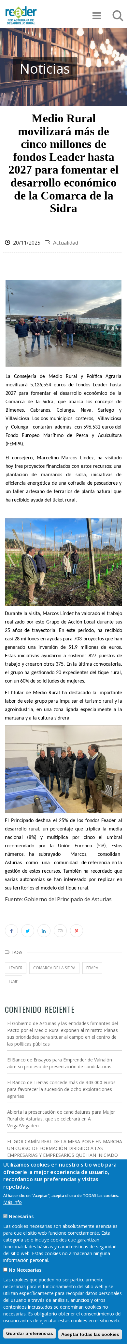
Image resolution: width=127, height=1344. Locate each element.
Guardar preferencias (29, 1333)
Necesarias (21, 1216)
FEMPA (92, 968)
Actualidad (65, 242)
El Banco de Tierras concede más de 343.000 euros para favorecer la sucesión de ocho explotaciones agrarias (61, 1089)
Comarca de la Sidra (54, 968)
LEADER (15, 968)
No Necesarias (25, 1270)
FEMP (13, 981)
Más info (12, 1202)
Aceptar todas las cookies (90, 1334)
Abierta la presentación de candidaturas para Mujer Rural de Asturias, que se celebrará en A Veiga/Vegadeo (61, 1119)
